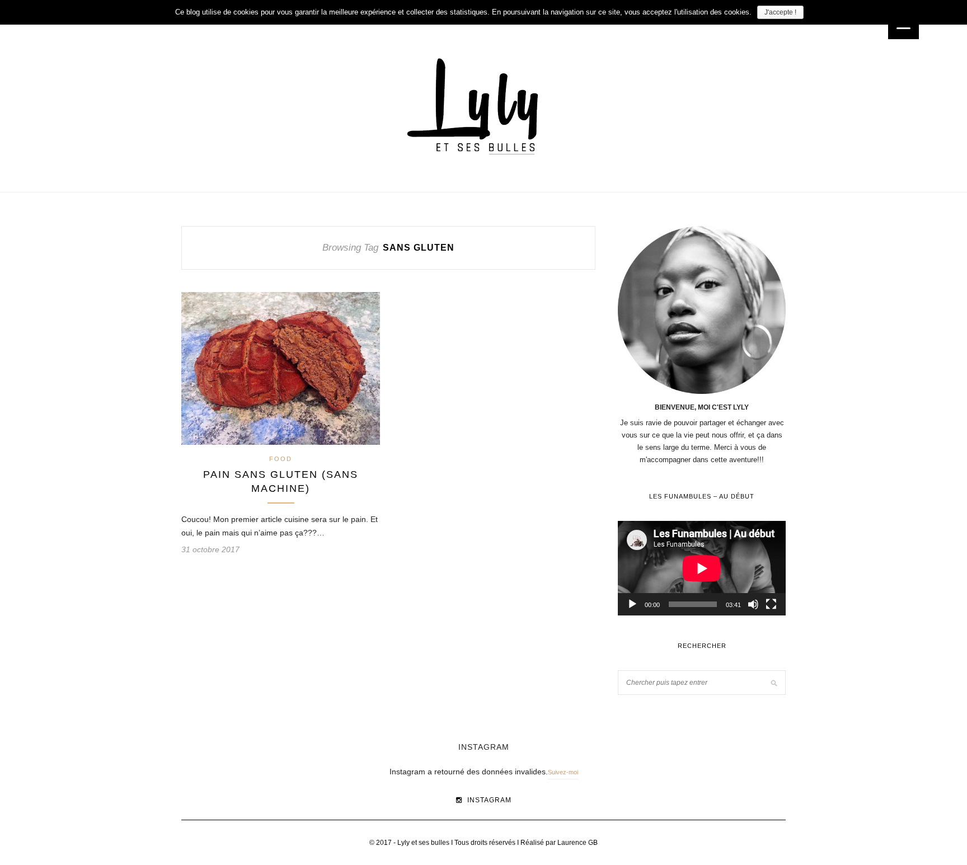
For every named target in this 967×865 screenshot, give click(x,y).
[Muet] (753, 604)
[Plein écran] (771, 604)
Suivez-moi (563, 772)
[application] (702, 568)
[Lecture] (632, 604)
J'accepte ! (780, 12)
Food (280, 458)
